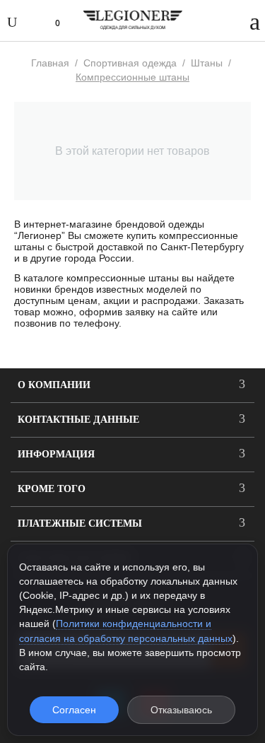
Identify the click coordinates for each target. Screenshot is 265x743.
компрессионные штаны (122, 277)
